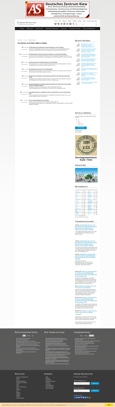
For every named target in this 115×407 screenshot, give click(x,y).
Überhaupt (91, 335)
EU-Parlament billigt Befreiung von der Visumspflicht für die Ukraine (46, 47)
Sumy (89, 204)
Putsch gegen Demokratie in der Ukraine (39, 100)
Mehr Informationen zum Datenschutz (76, 405)
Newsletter (75, 20)
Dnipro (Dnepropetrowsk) (78, 211)
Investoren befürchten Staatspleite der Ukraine (84, 343)
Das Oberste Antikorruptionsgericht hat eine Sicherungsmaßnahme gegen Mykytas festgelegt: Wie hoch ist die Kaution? (88, 65)
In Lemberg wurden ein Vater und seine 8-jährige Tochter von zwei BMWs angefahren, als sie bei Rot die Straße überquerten (89, 74)
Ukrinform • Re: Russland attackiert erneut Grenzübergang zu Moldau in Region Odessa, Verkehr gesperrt (85, 256)
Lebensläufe (48, 383)
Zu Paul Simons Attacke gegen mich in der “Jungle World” (28, 342)
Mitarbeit (69, 20)
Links (17, 391)
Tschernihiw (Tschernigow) (90, 201)
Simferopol (89, 212)
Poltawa (76, 204)
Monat (24, 335)
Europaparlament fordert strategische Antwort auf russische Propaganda (47, 54)
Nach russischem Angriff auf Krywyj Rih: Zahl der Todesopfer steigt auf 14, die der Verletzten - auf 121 (56, 339)
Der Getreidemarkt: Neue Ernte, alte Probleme (25, 341)
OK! (109, 405)
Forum (56, 20)
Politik (22, 28)
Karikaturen (64, 20)
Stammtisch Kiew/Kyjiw (21, 381)
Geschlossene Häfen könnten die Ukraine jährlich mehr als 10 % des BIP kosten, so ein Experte (89, 69)
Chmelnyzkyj (77, 199)
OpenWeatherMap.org (82, 215)
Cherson (76, 207)
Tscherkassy (77, 202)
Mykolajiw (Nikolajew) (89, 206)
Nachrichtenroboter (89, 28)
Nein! (79, 122)
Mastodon (64, 24)
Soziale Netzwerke (49, 388)
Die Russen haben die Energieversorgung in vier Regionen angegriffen (89, 83)
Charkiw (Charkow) (89, 208)
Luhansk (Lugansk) (76, 213)
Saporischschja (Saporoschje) (90, 209)
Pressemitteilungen (75, 28)
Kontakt (84, 20)
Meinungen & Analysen (52, 28)
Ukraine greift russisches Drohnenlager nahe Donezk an (57, 363)
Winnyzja (89, 199)
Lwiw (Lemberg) (77, 192)
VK (85, 397)
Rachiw (76, 194)
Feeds (17, 388)
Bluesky (55, 24)
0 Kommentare (25, 49)
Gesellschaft (39, 28)
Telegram (67, 24)
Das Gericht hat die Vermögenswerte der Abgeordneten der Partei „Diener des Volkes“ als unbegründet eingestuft (89, 59)
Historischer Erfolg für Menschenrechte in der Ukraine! (43, 62)
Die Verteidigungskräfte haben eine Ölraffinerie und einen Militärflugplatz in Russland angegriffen (88, 78)
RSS (76, 24)
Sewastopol (77, 214)
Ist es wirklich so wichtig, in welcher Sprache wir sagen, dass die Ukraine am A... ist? (86, 349)
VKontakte (70, 24)
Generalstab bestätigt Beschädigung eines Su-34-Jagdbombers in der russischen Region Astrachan (55, 344)
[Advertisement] (57, 33)
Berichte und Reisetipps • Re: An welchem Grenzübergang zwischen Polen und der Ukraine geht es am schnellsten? (86, 274)
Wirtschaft (30, 28)
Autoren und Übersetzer (21, 386)
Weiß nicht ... (81, 124)
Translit (17, 383)
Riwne (89, 197)
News (61, 24)
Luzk (76, 197)
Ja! (78, 120)
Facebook (58, 24)
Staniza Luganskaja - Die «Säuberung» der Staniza (26, 344)
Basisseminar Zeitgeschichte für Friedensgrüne (41, 69)
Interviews (64, 28)
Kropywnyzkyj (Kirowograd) (90, 203)
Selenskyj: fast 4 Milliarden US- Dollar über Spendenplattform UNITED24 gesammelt (54, 341)
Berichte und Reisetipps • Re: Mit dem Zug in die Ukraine (85, 286)
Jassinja (89, 194)
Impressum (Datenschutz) (92, 20)
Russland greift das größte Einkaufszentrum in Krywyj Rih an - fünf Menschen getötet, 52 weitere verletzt (57, 355)
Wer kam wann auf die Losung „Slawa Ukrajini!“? (26, 347)
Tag (32, 335)
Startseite (20, 40)
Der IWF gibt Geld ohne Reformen (23, 338)
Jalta (88, 214)
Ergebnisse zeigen (78, 130)
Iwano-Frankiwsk (89, 192)
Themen (25, 40)
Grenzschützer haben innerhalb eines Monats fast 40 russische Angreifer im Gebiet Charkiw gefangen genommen (58, 352)
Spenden (79, 20)
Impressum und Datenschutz (22, 376)
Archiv (59, 20)
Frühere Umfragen (78, 131)
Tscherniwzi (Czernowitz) (90, 196)
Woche (28, 335)
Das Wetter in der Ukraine (21, 382)
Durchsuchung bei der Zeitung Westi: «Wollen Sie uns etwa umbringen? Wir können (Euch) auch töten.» (87, 341)
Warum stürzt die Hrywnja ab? (22, 339)
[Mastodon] (81, 397)
